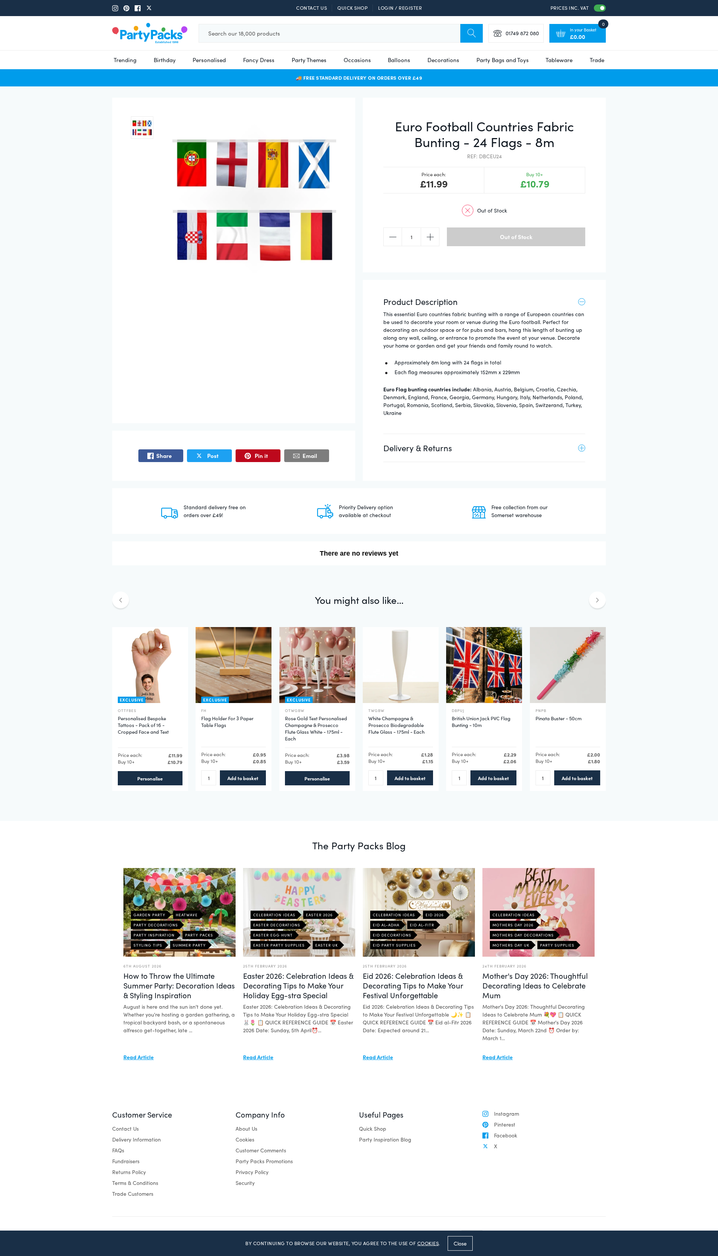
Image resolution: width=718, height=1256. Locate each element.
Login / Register (400, 7)
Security (245, 1182)
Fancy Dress (258, 60)
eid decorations (392, 935)
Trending (125, 60)
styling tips (148, 945)
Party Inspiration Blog (385, 1139)
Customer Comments (261, 1150)
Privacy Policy (252, 1172)
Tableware (559, 60)
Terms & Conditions (135, 1182)
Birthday (165, 60)
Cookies (245, 1139)
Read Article (138, 1057)
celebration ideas (274, 914)
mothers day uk (511, 945)
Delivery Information (136, 1139)
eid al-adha (386, 925)
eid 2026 (435, 914)
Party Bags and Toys (502, 60)
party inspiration (154, 935)
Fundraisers (125, 1161)
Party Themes (309, 60)
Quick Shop (352, 7)
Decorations (443, 60)
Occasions (357, 60)
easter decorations (276, 925)
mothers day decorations (523, 935)
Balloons (399, 60)
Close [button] (460, 1243)
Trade (597, 60)
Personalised (209, 60)
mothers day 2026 (513, 925)
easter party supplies (279, 945)
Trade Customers (132, 1193)
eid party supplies (394, 945)
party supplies (557, 945)
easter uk (326, 945)
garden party (149, 914)
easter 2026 (319, 914)
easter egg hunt (273, 935)
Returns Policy (129, 1172)
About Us (246, 1128)
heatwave (187, 914)
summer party (189, 945)
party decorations (156, 925)
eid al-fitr (422, 925)
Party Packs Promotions (264, 1161)
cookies (428, 1243)
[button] (142, 127)
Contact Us (311, 7)
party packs (199, 935)
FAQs (118, 1150)
